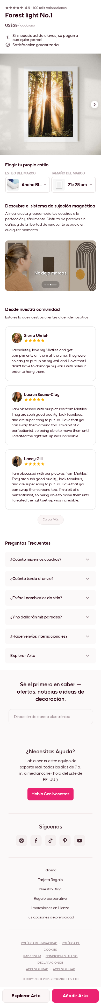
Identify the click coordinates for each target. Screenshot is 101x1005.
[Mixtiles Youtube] (79, 841)
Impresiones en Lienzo (50, 908)
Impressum (32, 956)
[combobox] (27, 184)
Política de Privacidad (39, 943)
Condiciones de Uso (62, 956)
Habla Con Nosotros (50, 794)
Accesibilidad (64, 969)
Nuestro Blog (50, 889)
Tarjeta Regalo (50, 880)
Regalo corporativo (50, 898)
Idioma (50, 870)
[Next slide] (94, 104)
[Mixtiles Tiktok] (50, 841)
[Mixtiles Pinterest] (65, 841)
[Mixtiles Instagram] (21, 841)
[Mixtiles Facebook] (36, 841)
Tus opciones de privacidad (50, 917)
